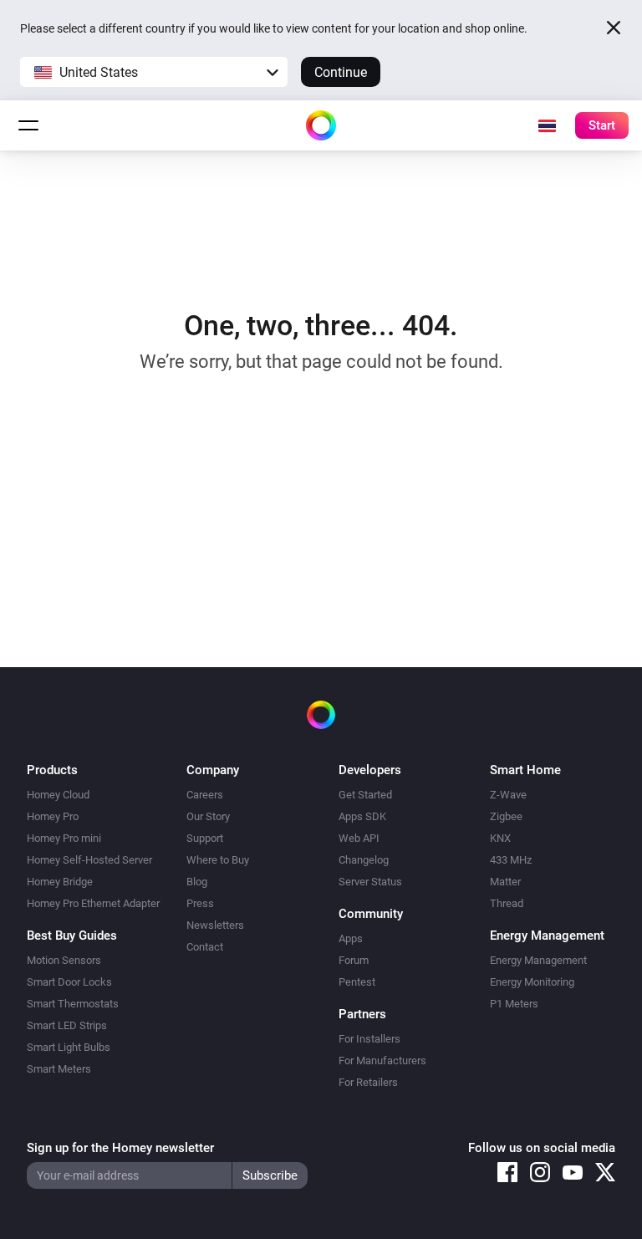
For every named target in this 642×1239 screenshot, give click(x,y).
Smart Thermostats (73, 1003)
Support (204, 838)
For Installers (369, 1038)
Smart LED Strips (67, 1025)
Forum (354, 960)
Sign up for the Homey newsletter (120, 1147)
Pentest (357, 982)
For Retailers (368, 1082)
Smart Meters (59, 1069)
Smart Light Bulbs (68, 1047)
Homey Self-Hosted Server (89, 860)
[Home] (321, 125)
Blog (196, 881)
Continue (340, 72)
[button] (154, 72)
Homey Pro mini (64, 838)
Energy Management (538, 960)
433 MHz (511, 860)
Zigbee (506, 816)
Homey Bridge (60, 881)
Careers (204, 794)
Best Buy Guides (72, 935)
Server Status (370, 881)
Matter (505, 881)
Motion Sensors (64, 960)
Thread (506, 903)
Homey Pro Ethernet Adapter (93, 903)
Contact (204, 947)
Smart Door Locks (69, 982)
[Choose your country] (547, 125)
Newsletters (215, 925)
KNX (500, 838)
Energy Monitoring (532, 982)
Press (200, 903)
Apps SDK (362, 816)
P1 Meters (514, 1003)
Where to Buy (217, 860)
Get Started (365, 794)
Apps (351, 938)
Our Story (208, 816)
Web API (359, 838)
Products (52, 770)
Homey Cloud (58, 794)
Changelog (364, 860)
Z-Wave (508, 794)
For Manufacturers (382, 1060)
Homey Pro (53, 816)
